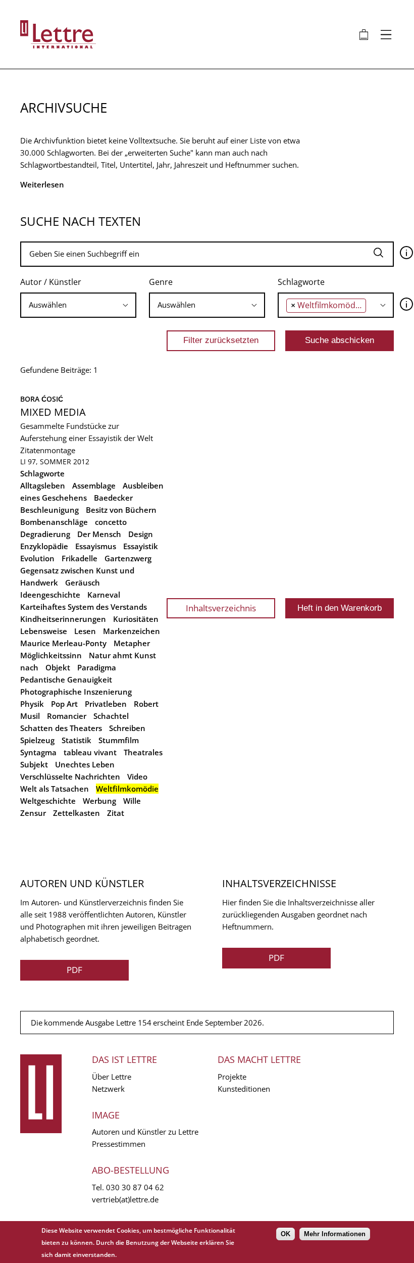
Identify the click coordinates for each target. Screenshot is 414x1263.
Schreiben (127, 728)
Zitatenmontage (47, 450)
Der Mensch (99, 534)
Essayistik (140, 546)
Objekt (57, 667)
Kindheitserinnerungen (63, 619)
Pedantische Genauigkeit (66, 679)
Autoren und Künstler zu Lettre (145, 1132)
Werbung (99, 801)
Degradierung (45, 534)
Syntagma (38, 752)
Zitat (115, 813)
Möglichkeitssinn (51, 655)
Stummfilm (118, 740)
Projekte (232, 1077)
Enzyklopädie (44, 546)
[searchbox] (78, 305)
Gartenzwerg (128, 558)
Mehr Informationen (335, 1234)
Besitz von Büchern (121, 510)
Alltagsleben (42, 485)
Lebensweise (43, 631)
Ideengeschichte (50, 595)
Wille (132, 801)
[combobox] (78, 305)
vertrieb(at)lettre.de (125, 1199)
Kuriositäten (136, 619)
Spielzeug (37, 740)
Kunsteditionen (244, 1089)
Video (137, 776)
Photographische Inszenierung (76, 692)
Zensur (33, 813)
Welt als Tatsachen (54, 789)
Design (140, 534)
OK (285, 1234)
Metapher (132, 643)
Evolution (37, 558)
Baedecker (113, 498)
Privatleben (106, 704)
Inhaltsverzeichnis (221, 608)
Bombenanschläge (54, 522)
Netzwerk (108, 1089)
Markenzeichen (131, 631)
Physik (32, 704)
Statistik (76, 740)
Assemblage (94, 485)
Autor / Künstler (50, 281)
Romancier (66, 716)
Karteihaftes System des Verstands (83, 607)
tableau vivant (90, 752)
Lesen (85, 631)
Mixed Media (53, 412)
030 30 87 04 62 (135, 1187)
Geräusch (82, 582)
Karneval (103, 595)
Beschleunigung (49, 510)
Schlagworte (301, 281)
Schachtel (111, 716)
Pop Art (64, 704)
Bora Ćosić (41, 399)
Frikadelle (79, 558)
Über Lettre (111, 1077)
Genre (161, 281)
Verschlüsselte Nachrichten (70, 776)
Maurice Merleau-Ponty (63, 643)
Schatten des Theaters (61, 728)
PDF (74, 970)
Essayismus (95, 546)
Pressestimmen (118, 1144)
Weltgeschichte (48, 801)
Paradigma (96, 667)
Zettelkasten (76, 813)
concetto (111, 522)
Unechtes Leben (85, 764)
